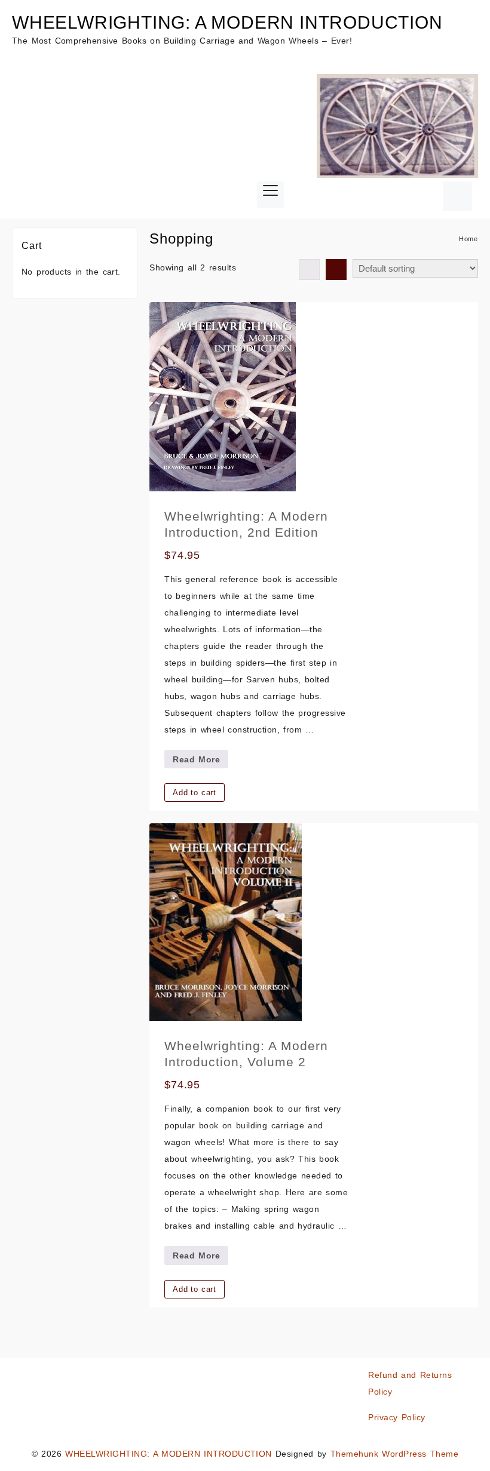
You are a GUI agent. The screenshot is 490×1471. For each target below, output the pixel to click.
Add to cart (194, 792)
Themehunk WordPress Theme (394, 1453)
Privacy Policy (396, 1417)
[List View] (336, 269)
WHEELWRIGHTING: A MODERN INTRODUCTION (227, 22)
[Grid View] (309, 269)
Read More (200, 761)
